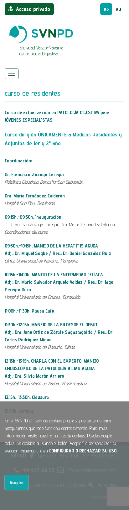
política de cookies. (70, 436)
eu (118, 8)
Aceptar (16, 482)
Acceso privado (33, 9)
